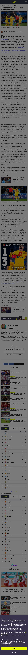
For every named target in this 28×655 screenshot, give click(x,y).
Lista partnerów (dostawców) (7, 645)
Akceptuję (14, 648)
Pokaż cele (14, 652)
